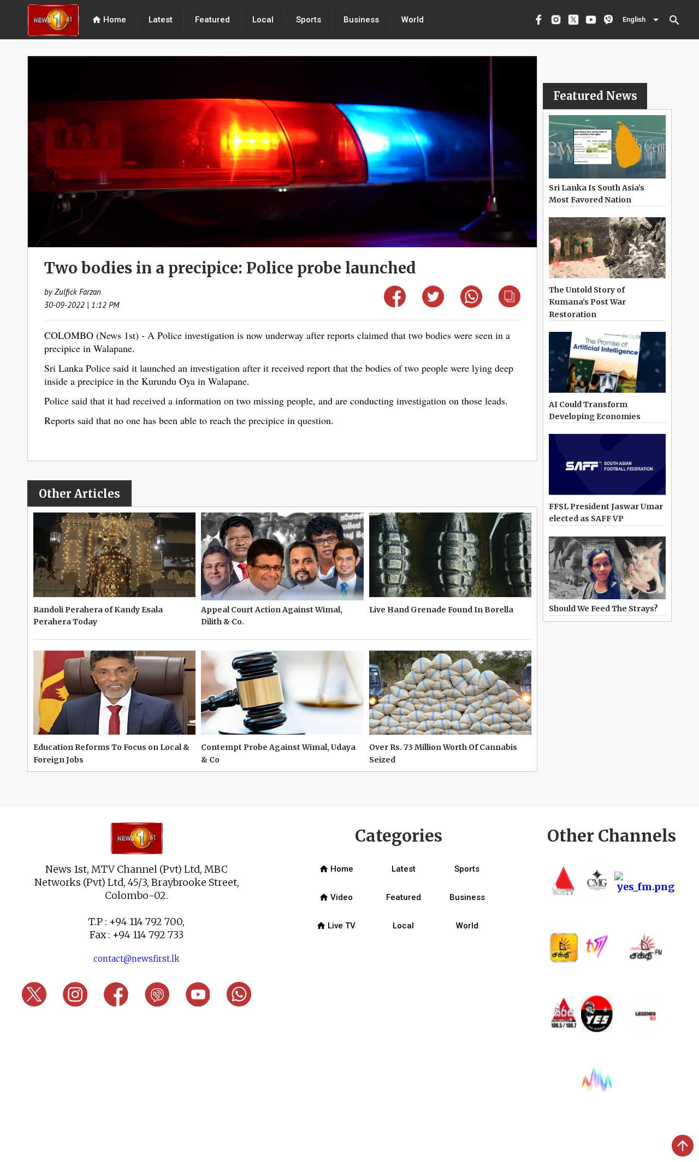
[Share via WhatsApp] (471, 304)
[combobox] (642, 19)
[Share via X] (433, 303)
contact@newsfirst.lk (136, 959)
